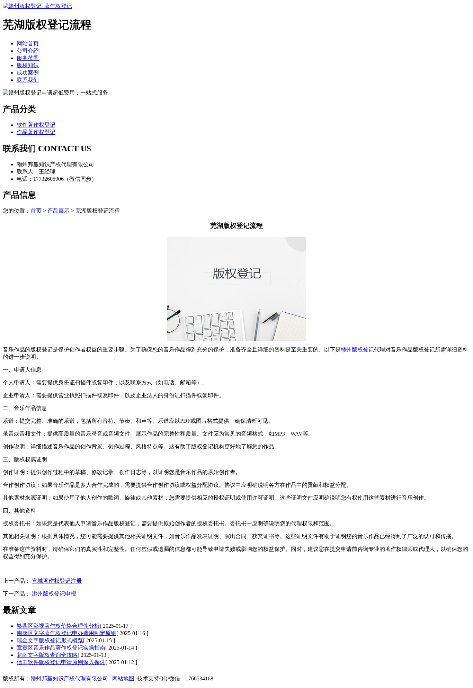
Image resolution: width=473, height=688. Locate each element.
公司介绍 (28, 51)
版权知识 (28, 65)
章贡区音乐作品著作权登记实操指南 (61, 648)
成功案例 (28, 72)
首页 (36, 211)
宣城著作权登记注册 (57, 581)
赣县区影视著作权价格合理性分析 (58, 626)
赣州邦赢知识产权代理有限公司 (69, 678)
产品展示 (58, 211)
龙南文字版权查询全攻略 (47, 655)
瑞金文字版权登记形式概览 (50, 640)
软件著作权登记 (36, 125)
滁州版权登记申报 (54, 594)
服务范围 (28, 58)
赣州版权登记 (357, 349)
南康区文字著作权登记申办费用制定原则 (66, 633)
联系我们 (28, 80)
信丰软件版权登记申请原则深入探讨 (61, 662)
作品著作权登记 (36, 132)
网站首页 (28, 43)
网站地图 (123, 678)
